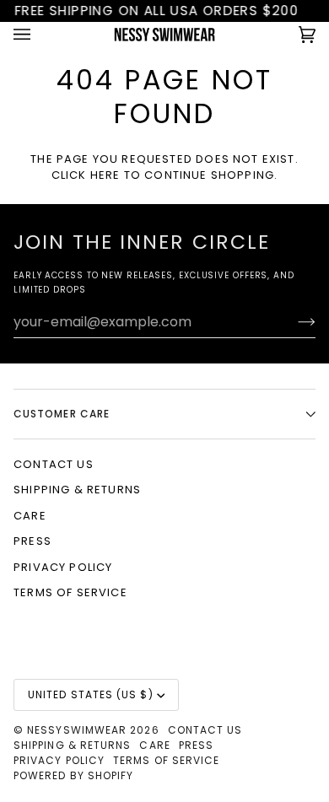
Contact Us (53, 464)
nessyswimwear (77, 730)
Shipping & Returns (77, 490)
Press (32, 541)
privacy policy (62, 567)
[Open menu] (38, 34)
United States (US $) (91, 694)
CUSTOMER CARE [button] (61, 413)
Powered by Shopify (73, 775)
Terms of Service (70, 592)
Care (29, 516)
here (105, 175)
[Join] (293, 321)
